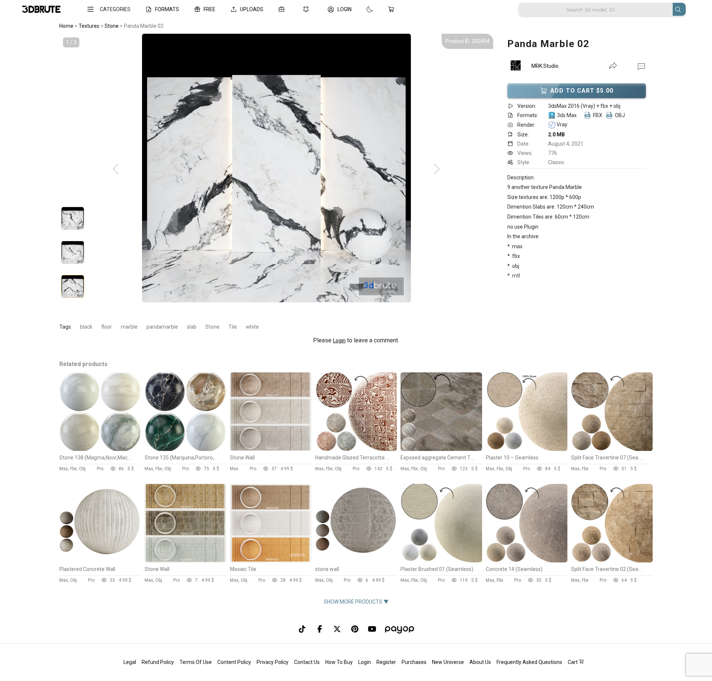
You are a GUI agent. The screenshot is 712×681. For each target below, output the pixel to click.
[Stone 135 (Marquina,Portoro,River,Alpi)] (185, 449)
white (252, 327)
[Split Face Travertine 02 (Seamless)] (612, 561)
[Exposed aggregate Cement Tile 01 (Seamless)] (441, 449)
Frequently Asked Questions (529, 662)
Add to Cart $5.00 (581, 90)
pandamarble (162, 327)
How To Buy (339, 662)
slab (192, 327)
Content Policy (234, 662)
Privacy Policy (273, 662)
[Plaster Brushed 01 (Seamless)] (441, 561)
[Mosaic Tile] (271, 561)
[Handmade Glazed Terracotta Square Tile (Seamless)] (356, 449)
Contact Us (307, 662)
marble (129, 327)
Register (386, 662)
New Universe (448, 662)
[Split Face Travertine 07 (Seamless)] (612, 449)
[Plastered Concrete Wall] (100, 561)
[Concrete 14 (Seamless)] (526, 561)
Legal (129, 662)
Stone (212, 327)
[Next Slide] (437, 169)
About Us (480, 662)
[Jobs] (283, 9)
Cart (573, 662)
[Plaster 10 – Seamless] (526, 449)
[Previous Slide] (116, 169)
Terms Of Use (195, 662)
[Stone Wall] (271, 449)
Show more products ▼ (356, 602)
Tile (232, 327)
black (86, 327)
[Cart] (393, 9)
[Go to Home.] (41, 9)
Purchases (414, 662)
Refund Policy (158, 662)
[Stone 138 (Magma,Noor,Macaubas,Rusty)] (100, 449)
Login (339, 340)
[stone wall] (356, 561)
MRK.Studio (544, 66)
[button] (641, 66)
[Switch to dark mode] (362, 9)
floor (106, 327)
